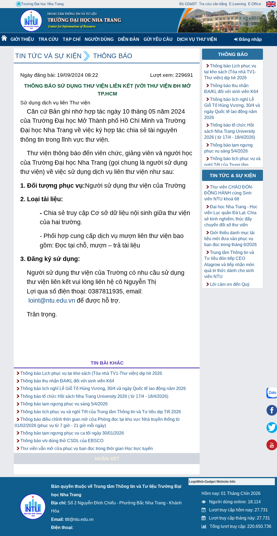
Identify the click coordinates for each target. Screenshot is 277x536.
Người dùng (99, 39)
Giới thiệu (22, 39)
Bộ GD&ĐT (188, 4)
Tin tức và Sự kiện (48, 55)
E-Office (254, 4)
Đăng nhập (250, 39)
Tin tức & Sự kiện (233, 175)
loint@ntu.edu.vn (51, 300)
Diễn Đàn (128, 39)
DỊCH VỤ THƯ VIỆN (196, 39)
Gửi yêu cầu (158, 39)
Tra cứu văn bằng (213, 4)
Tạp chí (71, 39)
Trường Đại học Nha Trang (42, 4)
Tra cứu (48, 39)
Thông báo (112, 55)
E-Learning (237, 4)
